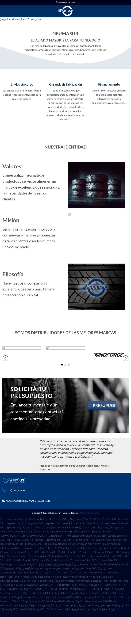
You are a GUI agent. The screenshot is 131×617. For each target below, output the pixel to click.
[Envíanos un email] (16, 480)
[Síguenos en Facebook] (5, 480)
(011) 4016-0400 (66, 2)
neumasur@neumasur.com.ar (27, 500)
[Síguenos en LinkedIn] (22, 480)
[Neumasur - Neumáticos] (65, 11)
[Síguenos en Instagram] (11, 480)
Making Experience (89, 512)
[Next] (125, 358)
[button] (4, 11)
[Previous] (5, 358)
